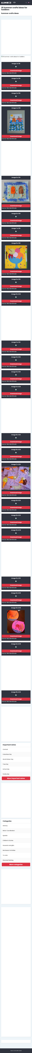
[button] (16, 778)
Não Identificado (12, 73)
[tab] (16, 778)
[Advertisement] (16, 37)
